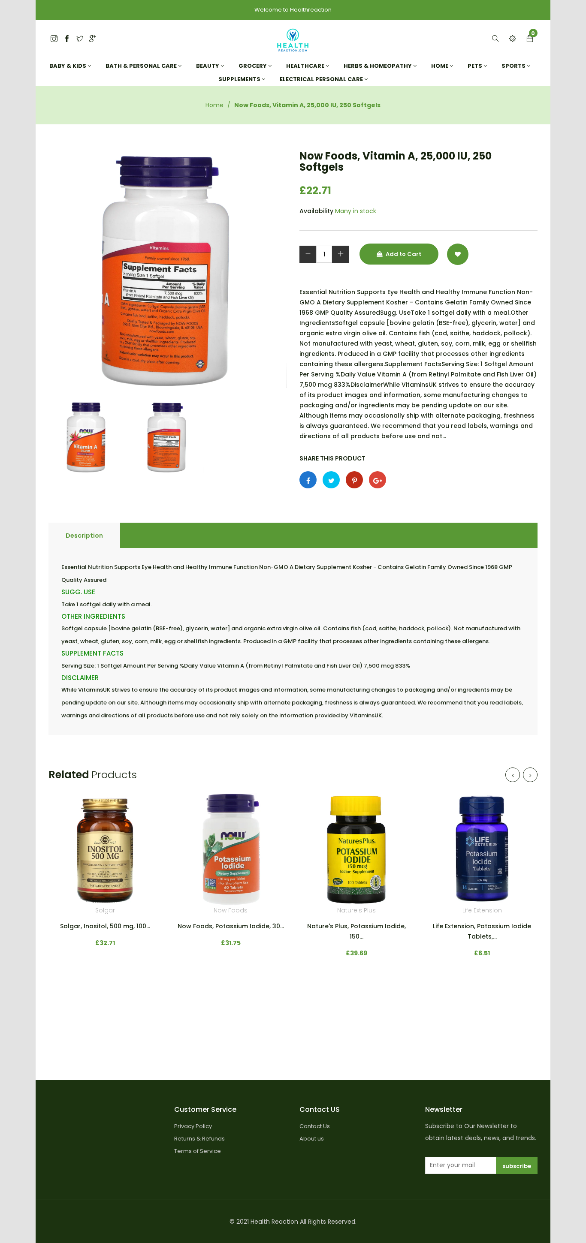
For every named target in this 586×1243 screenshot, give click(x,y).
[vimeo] (354, 479)
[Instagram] (79, 39)
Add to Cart (402, 254)
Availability (316, 211)
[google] (92, 39)
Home (214, 105)
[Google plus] (377, 479)
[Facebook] (66, 39)
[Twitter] (54, 39)
